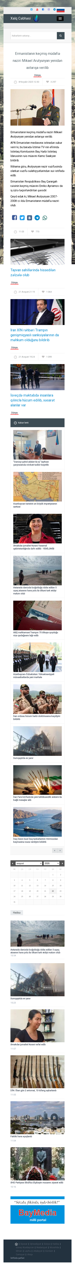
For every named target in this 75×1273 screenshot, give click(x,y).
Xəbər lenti (23, 422)
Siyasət (23, 1244)
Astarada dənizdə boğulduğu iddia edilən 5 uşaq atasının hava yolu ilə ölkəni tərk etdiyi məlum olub (35, 590)
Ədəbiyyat (38, 1251)
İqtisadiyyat (35, 1244)
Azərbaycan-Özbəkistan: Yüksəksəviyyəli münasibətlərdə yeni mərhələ (33, 676)
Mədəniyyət (41, 1247)
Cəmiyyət (20, 1254)
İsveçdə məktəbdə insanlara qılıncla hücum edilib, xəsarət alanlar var (32, 400)
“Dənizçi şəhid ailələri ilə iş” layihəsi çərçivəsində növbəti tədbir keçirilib (31, 463)
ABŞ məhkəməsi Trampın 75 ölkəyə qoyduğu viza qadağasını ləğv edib (35, 634)
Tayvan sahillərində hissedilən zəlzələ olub (32, 272)
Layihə (28, 1251)
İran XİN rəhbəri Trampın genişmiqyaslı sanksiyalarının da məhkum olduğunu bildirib (34, 335)
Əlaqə (30, 1254)
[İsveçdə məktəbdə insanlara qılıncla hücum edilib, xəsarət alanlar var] (37, 378)
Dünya (37, 75)
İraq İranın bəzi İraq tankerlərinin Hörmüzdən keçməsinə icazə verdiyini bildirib (35, 840)
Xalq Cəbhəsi (20, 18)
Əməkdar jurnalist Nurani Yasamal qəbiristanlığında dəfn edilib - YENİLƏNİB (33, 547)
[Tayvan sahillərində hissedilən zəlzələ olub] (37, 253)
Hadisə (55, 1244)
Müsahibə (54, 1247)
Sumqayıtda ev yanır (23, 758)
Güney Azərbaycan (25, 1247)
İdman (19, 1251)
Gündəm (49, 1251)
